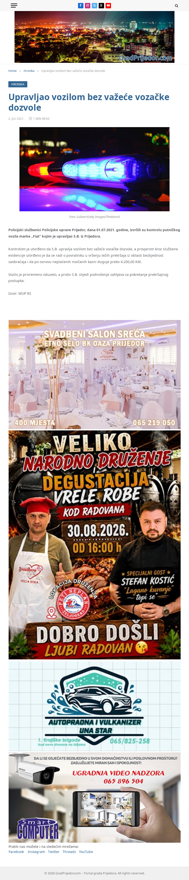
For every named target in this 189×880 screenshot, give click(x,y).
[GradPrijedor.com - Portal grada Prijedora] (94, 61)
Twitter (54, 851)
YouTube (86, 851)
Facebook (16, 851)
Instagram (36, 851)
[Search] (176, 5)
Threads (69, 851)
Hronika (17, 84)
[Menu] (14, 5)
